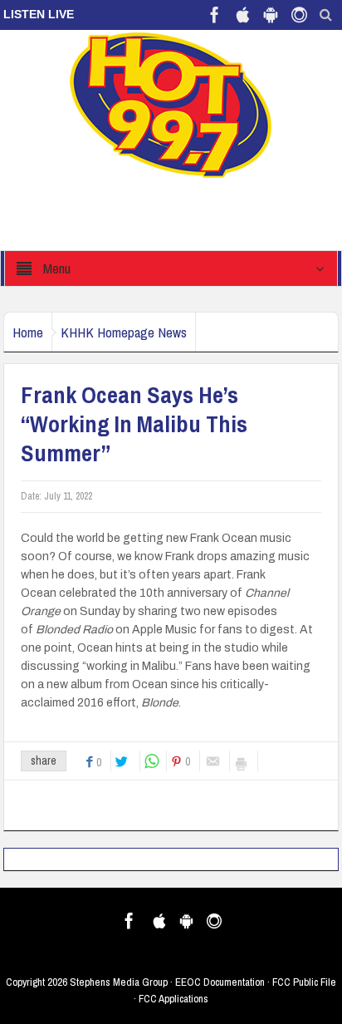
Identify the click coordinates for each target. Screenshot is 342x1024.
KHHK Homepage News (124, 332)
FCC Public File (304, 982)
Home (27, 332)
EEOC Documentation (220, 982)
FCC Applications (173, 999)
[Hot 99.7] (171, 103)
